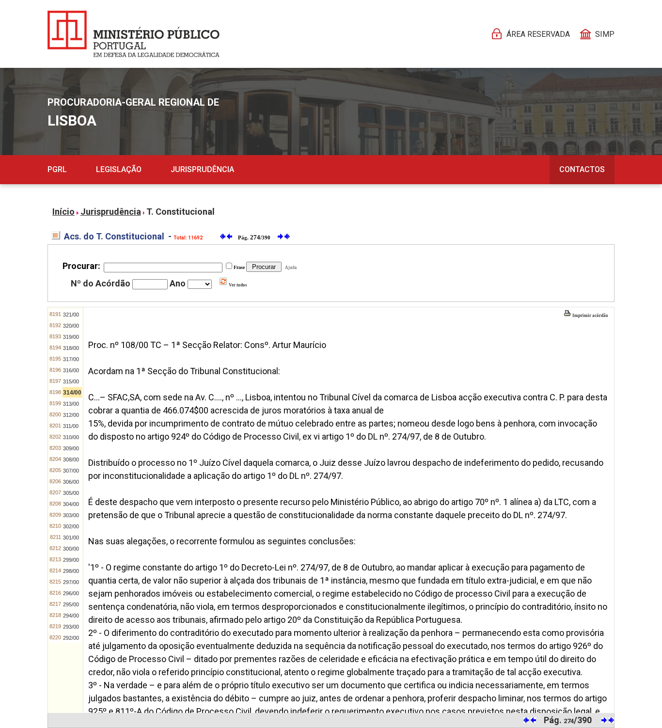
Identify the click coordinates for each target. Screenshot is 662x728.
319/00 (71, 337)
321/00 (71, 314)
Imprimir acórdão (589, 315)
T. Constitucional (180, 211)
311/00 (71, 426)
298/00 (71, 571)
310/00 (71, 437)
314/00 (72, 392)
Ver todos (237, 285)
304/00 (71, 504)
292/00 (71, 638)
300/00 (71, 549)
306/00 (71, 482)
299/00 (71, 560)
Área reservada (538, 34)
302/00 (71, 526)
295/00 (71, 604)
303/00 (71, 515)
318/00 (71, 348)
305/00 (71, 493)
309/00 (71, 448)
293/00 (71, 627)
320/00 (71, 326)
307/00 (71, 471)
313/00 (71, 404)
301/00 (71, 537)
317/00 (71, 359)
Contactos (582, 169)
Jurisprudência (202, 169)
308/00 (71, 459)
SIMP (605, 34)
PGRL (57, 169)
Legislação (119, 169)
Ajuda (290, 267)
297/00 (71, 582)
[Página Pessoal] (133, 34)
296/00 (71, 593)
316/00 (71, 370)
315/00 (71, 381)
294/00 (71, 615)
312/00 (71, 415)
